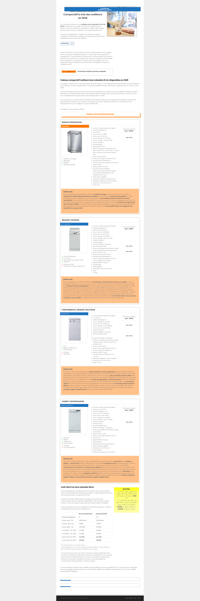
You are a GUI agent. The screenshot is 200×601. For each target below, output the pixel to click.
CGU (135, 598)
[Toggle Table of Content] (71, 43)
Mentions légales (129, 598)
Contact (139, 598)
